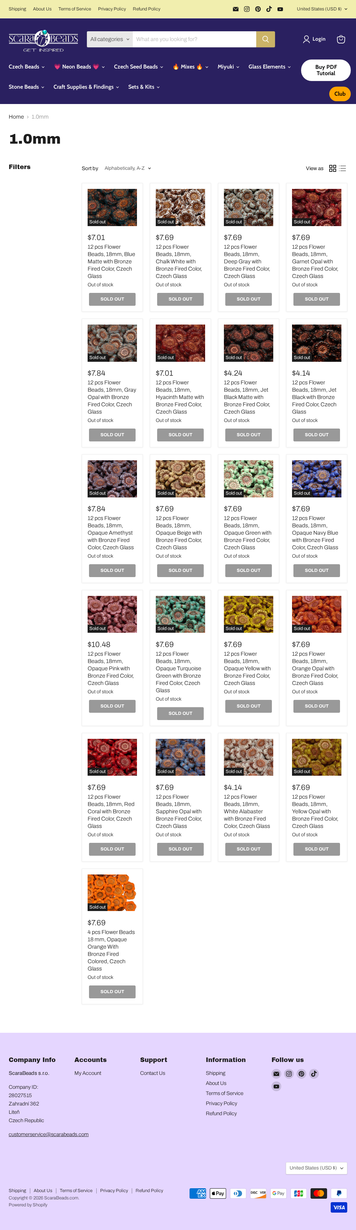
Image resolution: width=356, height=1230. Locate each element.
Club (340, 93)
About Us (42, 9)
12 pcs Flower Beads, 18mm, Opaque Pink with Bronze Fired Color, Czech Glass (111, 668)
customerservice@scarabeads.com (49, 1134)
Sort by (90, 168)
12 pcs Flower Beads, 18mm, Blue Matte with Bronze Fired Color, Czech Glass (111, 261)
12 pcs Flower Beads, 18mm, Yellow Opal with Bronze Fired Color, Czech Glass (315, 811)
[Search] (265, 39)
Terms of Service (74, 9)
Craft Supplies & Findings (84, 86)
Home (16, 117)
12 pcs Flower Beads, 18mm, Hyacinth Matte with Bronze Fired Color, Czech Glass (180, 397)
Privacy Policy (112, 9)
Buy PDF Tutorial (326, 70)
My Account (87, 1073)
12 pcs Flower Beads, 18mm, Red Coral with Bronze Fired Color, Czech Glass (111, 811)
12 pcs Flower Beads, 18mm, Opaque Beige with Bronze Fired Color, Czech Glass (179, 532)
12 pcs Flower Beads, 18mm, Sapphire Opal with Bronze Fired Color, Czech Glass (179, 811)
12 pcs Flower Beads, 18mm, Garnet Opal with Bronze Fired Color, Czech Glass (315, 261)
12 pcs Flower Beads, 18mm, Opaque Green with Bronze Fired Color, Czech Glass (248, 532)
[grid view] (333, 168)
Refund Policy (146, 9)
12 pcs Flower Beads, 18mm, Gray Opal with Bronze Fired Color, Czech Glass (112, 397)
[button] (315, 39)
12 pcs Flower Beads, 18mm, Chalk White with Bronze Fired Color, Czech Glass (179, 261)
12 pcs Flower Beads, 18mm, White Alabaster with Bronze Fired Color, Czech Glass (247, 811)
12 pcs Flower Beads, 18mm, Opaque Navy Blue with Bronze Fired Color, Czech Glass (315, 532)
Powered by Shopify (28, 1205)
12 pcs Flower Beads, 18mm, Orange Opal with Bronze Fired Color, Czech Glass (315, 668)
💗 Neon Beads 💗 (77, 66)
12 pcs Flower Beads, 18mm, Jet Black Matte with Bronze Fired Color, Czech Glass (247, 397)
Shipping (17, 9)
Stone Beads (24, 86)
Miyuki (226, 66)
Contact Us (152, 1073)
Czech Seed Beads (136, 66)
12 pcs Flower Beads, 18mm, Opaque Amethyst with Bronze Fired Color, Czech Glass (111, 532)
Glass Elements (268, 66)
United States (319, 9)
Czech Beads (25, 66)
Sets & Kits (142, 86)
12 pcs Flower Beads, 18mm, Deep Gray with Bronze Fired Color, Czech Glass (247, 261)
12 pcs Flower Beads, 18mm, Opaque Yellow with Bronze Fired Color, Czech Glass (247, 668)
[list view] (342, 168)
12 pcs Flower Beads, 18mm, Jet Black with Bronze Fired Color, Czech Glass (314, 397)
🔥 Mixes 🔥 (188, 66)
